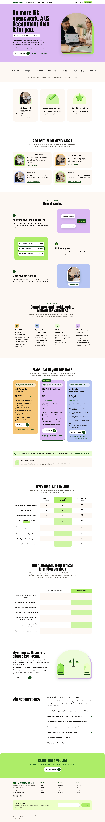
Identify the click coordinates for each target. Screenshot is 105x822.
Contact (42, 792)
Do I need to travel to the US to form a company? (63, 727)
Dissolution (72, 173)
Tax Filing (37, 2)
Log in (81, 2)
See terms (57, 115)
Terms (78, 792)
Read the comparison (21, 678)
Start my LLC (21, 425)
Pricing (42, 787)
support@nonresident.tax (20, 790)
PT (17, 818)
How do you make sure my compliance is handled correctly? (67, 722)
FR (19, 818)
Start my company (20, 53)
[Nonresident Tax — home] (20, 2)
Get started (88, 2)
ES (15, 818)
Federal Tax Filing (74, 155)
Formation (31, 2)
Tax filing (60, 787)
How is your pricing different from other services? (63, 732)
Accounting (45, 2)
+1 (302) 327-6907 (19, 792)
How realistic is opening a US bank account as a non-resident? (68, 711)
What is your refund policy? (56, 743)
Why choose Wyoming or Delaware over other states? (65, 716)
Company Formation (35, 154)
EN (77, 2)
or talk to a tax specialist (39, 53)
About (41, 785)
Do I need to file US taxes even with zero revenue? (63, 697)
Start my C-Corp (76, 432)
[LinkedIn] (17, 796)
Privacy (78, 790)
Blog (50, 2)
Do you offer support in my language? (59, 738)
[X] (14, 796)
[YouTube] (21, 796)
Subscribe (85, 805)
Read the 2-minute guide (82, 453)
